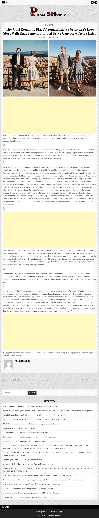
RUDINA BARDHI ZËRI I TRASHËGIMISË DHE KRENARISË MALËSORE (32, 484)
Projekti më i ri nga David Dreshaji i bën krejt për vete (25, 497)
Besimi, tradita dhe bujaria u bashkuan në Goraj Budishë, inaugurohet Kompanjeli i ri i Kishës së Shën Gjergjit (48, 411)
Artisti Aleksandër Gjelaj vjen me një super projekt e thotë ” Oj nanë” (31, 493)
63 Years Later (16, 355)
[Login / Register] (92, 2)
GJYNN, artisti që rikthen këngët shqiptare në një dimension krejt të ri (32, 424)
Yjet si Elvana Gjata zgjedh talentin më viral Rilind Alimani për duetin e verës (34, 415)
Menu (7, 2)
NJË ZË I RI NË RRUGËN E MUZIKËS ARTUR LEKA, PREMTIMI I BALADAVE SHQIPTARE (39, 475)
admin (43, 38)
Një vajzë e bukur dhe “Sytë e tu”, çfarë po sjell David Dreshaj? (28, 464)
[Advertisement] (50, 116)
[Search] (95, 2)
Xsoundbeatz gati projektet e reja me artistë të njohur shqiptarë (29, 437)
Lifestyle (50, 25)
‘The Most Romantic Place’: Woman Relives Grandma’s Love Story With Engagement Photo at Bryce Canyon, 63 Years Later (49, 31)
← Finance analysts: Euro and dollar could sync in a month (24, 380)
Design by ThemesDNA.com (49, 515)
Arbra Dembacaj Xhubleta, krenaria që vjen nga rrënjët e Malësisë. (30, 406)
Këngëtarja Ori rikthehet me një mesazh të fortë (23, 460)
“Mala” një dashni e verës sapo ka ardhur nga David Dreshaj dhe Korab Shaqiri (35, 419)
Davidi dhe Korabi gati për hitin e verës (19, 428)
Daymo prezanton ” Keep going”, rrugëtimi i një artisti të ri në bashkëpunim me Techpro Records (43, 480)
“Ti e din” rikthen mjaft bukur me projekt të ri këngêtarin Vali (28, 489)
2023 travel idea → (90, 380)
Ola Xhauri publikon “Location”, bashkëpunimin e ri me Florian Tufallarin (32, 441)
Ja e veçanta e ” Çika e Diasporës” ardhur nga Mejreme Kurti (28, 432)
